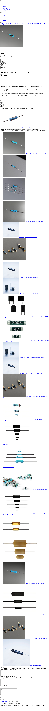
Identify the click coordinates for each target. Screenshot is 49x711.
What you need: (3, 57)
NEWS (4, 10)
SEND (2, 61)
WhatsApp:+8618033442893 (8, 50)
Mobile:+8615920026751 (8, 49)
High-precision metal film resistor (10, 23)
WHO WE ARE (6, 8)
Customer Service (6, 9)
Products (4, 6)
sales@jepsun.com (6, 48)
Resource (4, 7)
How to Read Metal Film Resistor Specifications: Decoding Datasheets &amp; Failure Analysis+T (18, 127)
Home (4, 5)
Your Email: (2, 55)
